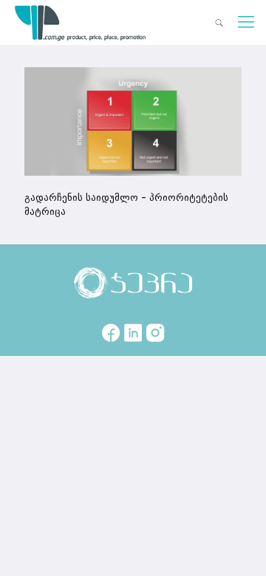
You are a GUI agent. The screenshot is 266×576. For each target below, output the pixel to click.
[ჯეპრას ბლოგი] (81, 22)
